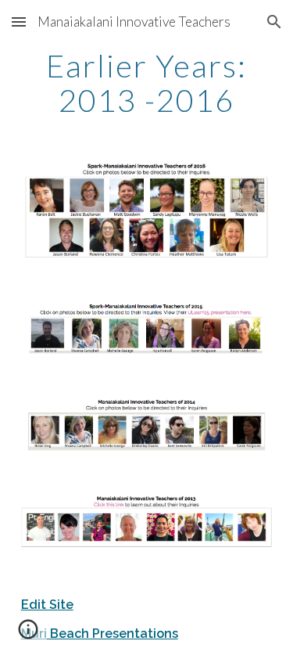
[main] (147, 83)
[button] (19, 21)
